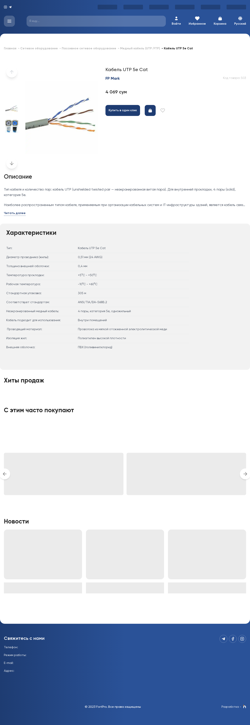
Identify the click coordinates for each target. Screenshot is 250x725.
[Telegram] (10, 7)
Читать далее (15, 213)
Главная (10, 48)
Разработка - (231, 707)
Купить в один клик (123, 110)
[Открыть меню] (9, 21)
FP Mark (112, 79)
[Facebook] (233, 639)
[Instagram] (5, 7)
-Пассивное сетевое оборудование (87, 48)
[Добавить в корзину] (150, 110)
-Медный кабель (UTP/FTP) (139, 48)
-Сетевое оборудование (38, 48)
